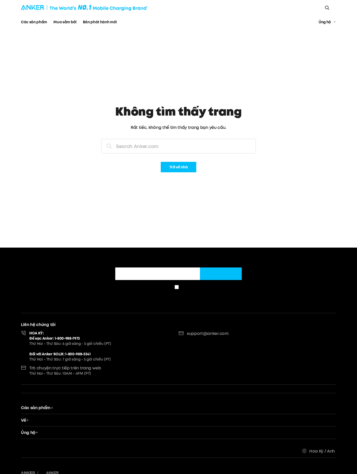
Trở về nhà (178, 167)
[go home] (84, 8)
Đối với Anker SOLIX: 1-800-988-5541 (60, 354)
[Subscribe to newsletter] (221, 273)
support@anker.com (208, 333)
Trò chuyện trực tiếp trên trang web (65, 368)
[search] (327, 7)
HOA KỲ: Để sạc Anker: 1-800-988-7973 (54, 335)
